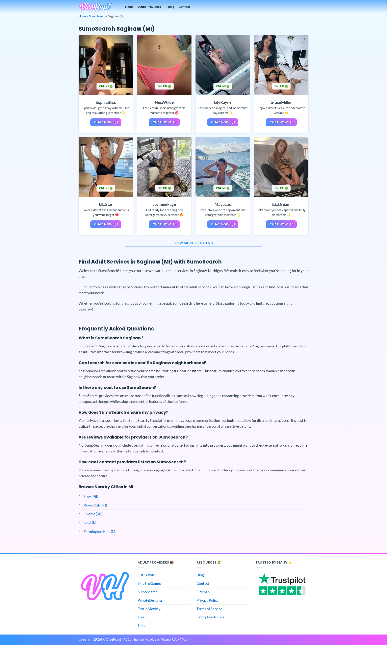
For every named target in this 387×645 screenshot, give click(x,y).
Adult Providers (149, 6)
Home (129, 6)
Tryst (142, 617)
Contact (184, 6)
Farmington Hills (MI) (101, 531)
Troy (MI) (91, 496)
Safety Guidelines (210, 617)
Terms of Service (209, 608)
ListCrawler (147, 575)
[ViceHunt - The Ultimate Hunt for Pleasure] (96, 6)
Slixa (141, 625)
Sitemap (203, 592)
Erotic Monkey (149, 608)
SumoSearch (97, 16)
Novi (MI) (91, 522)
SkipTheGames (149, 583)
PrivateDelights (150, 600)
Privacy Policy (207, 600)
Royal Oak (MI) (95, 505)
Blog (171, 6)
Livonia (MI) (93, 514)
